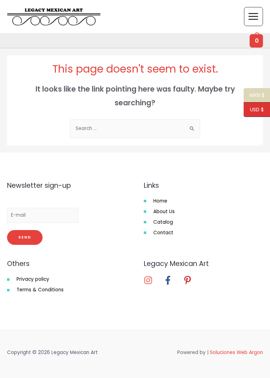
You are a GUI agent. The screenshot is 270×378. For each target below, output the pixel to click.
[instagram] (153, 280)
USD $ (254, 110)
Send (24, 237)
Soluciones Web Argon (236, 352)
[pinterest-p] (189, 280)
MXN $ (254, 95)
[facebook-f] (172, 280)
